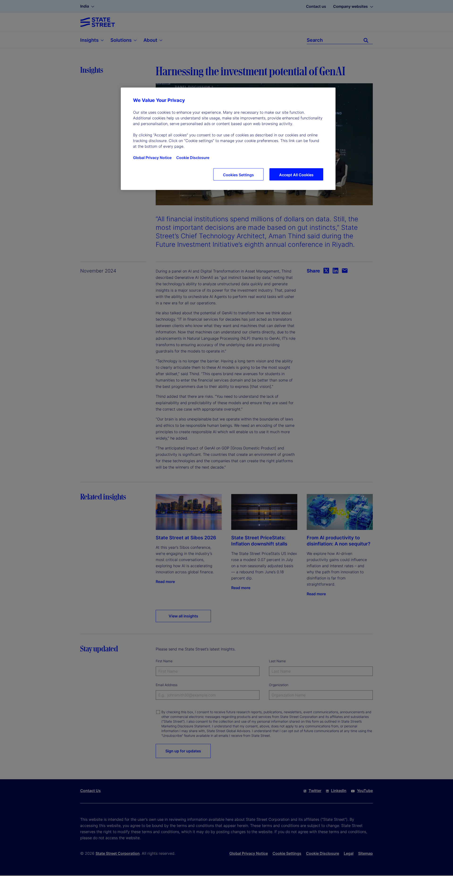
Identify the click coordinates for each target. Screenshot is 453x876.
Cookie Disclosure (192, 157)
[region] (228, 139)
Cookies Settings (238, 174)
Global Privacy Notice (152, 157)
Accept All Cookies (296, 174)
